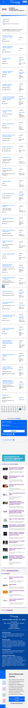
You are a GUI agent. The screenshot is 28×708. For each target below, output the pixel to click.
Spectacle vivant (9, 653)
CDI (3, 633)
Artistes (14, 657)
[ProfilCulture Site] (1, 1)
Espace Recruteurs (14, 627)
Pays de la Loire (10, 644)
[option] (14, 591)
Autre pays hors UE (7, 647)
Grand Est (20, 642)
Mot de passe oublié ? (8, 440)
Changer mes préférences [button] (17, 703)
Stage (20, 636)
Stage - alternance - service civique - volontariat (14, 623)
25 (6, 411)
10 (22, 407)
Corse (16, 642)
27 (11, 411)
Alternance (5, 637)
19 (17, 409)
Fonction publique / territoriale (14, 634)
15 (8, 409)
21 (22, 409)
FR (24, 1)
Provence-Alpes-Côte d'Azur (19, 644)
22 (24, 409)
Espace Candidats (14, 625)
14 (6, 409)
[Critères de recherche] (3, 286)
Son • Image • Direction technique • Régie (13, 666)
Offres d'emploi (6, 21)
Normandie (15, 643)
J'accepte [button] (17, 697)
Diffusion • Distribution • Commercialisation (11, 661)
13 (4, 409)
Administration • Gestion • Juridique (9, 656)
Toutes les (9, 570)
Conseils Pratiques (14, 624)
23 (2, 411)
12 (2, 409)
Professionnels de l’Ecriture (14, 664)
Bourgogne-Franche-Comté (17, 641)
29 (15, 411)
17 (13, 409)
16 (11, 409)
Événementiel (11, 651)
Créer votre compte (7, 434)
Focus (5, 573)
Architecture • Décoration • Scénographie (12, 657)
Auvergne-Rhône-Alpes (6, 641)
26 (8, 411)
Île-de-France (9, 643)
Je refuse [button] (17, 700)
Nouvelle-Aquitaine (21, 643)
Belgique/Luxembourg (12, 645)
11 (24, 407)
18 (15, 409)
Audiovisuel (15, 650)
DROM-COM (5, 645)
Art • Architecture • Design (8, 650)
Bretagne (4, 642)
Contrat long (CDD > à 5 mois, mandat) (12, 633)
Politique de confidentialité (14, 628)
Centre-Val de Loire (10, 642)
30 (17, 411)
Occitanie (4, 644)
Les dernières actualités (9, 464)
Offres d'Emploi (14, 622)
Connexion (13, 431)
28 (13, 411)
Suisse (18, 645)
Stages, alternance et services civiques (10, 23)
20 (20, 409)
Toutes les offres (6, 19)
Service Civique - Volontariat (13, 636)
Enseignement (9, 662)
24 (4, 411)
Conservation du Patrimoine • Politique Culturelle (16, 660)
